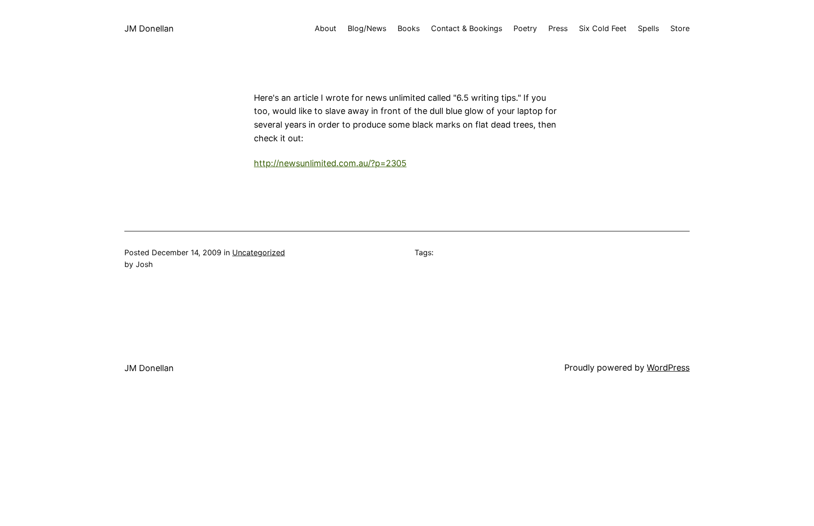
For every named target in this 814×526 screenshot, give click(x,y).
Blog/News (367, 28)
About (325, 28)
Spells (648, 28)
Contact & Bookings (466, 28)
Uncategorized (258, 252)
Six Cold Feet (603, 28)
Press (558, 28)
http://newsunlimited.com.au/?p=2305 (330, 163)
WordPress (668, 367)
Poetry (525, 28)
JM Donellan (149, 28)
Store (680, 28)
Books (409, 28)
